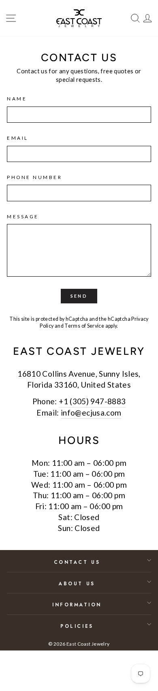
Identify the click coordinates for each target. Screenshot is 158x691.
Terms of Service (84, 326)
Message (23, 216)
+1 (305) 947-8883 (92, 401)
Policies (76, 626)
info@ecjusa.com (91, 412)
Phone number (34, 177)
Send (79, 296)
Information (77, 604)
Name (17, 99)
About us (77, 583)
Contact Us (77, 562)
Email (17, 138)
